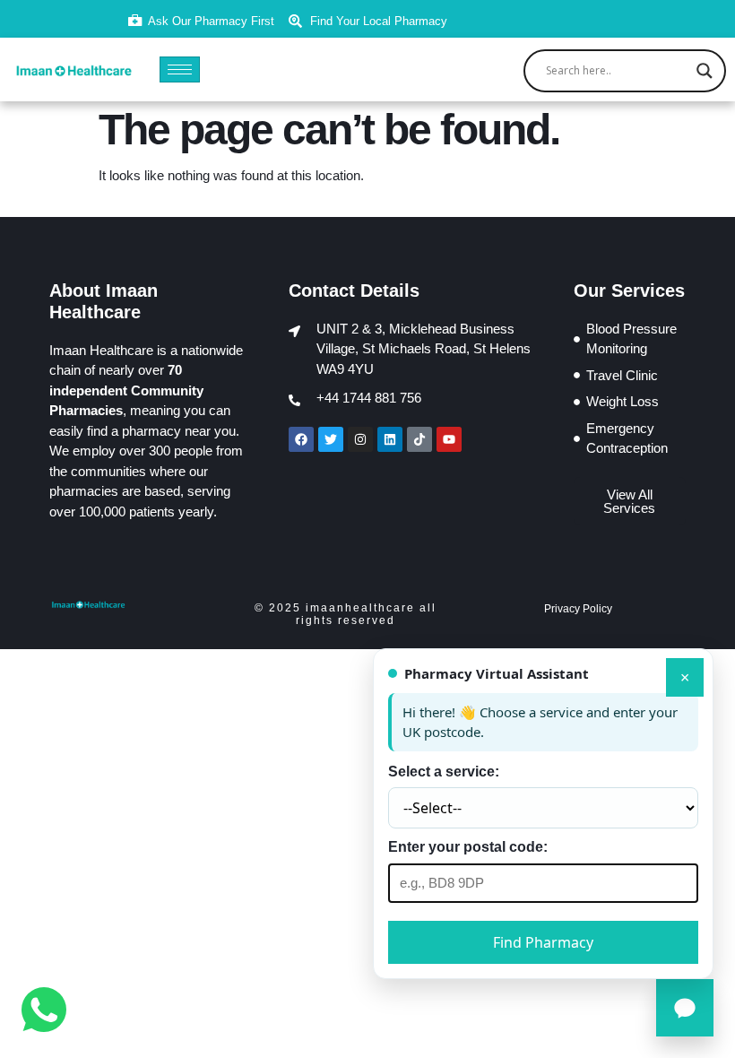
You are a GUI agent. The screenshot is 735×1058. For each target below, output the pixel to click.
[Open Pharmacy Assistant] (684, 1007)
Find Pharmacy (543, 942)
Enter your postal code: (468, 846)
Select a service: (443, 771)
